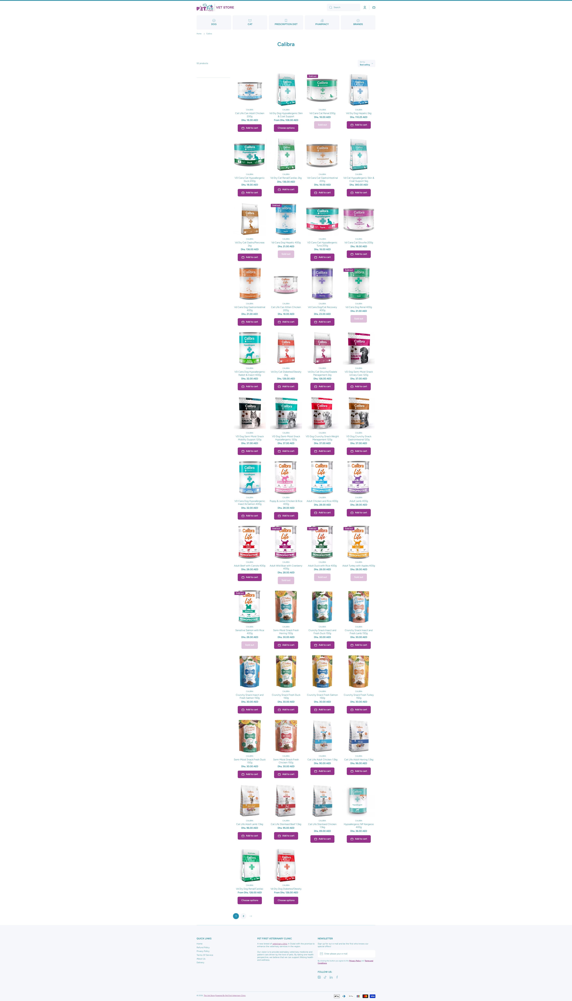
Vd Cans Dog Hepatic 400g (286, 242)
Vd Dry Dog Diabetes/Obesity (286, 888)
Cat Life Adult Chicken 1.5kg (322, 759)
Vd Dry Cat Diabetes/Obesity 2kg (286, 373)
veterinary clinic (279, 943)
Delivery (200, 962)
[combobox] (343, 7)
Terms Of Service (205, 955)
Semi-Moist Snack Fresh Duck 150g (249, 761)
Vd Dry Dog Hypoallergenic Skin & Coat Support (286, 115)
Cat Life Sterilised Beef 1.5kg (286, 824)
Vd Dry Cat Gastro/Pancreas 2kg (249, 244)
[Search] (329, 7)
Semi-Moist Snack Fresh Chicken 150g (286, 761)
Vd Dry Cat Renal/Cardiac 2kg (286, 177)
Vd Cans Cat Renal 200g (322, 113)
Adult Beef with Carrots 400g (249, 565)
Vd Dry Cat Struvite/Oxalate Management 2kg (322, 373)
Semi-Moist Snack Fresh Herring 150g (286, 632)
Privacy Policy (203, 951)
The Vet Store (209, 995)
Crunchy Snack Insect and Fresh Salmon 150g (250, 696)
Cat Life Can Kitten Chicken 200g (286, 309)
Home (199, 34)
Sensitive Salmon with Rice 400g (249, 632)
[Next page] (250, 916)
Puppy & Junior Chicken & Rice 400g (286, 503)
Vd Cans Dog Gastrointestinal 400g (249, 309)
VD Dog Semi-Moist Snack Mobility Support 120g (250, 438)
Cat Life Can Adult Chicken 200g (249, 115)
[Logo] (215, 7)
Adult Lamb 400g (359, 501)
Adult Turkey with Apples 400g (358, 565)
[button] (373, 7)
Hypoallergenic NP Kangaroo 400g (359, 826)
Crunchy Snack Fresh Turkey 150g (359, 696)
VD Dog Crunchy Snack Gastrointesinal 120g (358, 438)
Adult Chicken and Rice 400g (322, 501)
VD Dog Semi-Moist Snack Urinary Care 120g (359, 373)
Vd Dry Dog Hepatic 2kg (358, 113)
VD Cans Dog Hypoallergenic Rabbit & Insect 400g (249, 373)
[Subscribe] (371, 954)
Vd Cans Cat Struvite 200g (358, 242)
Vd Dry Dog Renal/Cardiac (249, 888)
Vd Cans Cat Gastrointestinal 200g (322, 179)
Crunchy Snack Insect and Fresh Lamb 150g (359, 632)
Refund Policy (203, 947)
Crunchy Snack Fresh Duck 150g (286, 696)
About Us (201, 959)
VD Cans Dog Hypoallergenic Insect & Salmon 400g (249, 503)
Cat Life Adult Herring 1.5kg (358, 759)
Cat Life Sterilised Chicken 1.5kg (322, 826)
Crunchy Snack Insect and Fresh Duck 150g (322, 632)
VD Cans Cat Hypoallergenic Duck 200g (250, 179)
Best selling (365, 64)
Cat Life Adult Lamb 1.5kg (249, 824)
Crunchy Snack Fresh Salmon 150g (322, 696)
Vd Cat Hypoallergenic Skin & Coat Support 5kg (358, 179)
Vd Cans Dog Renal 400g (358, 307)
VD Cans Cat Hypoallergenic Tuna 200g (322, 244)
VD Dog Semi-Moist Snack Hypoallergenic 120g (286, 438)
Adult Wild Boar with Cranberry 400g (286, 567)
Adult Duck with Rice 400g (322, 565)
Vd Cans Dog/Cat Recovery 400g (322, 309)
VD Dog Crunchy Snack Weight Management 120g (322, 438)
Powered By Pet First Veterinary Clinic (230, 995)
